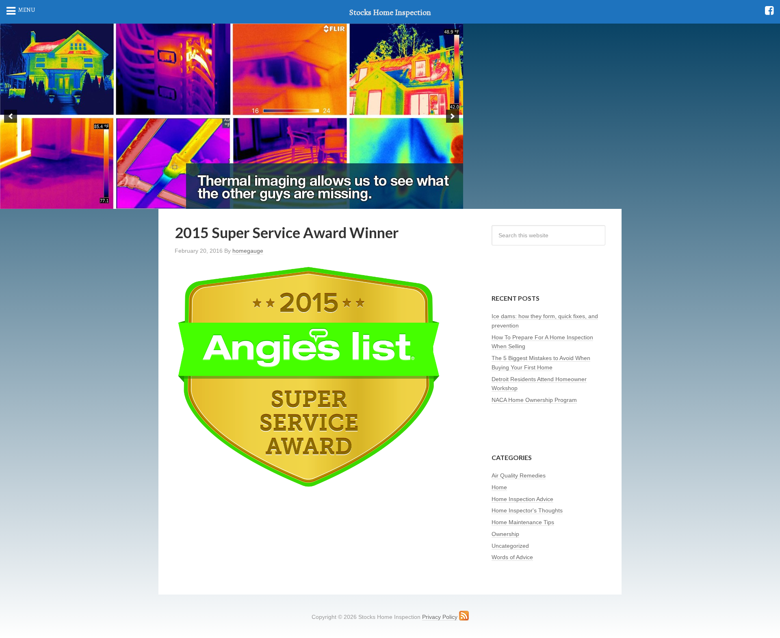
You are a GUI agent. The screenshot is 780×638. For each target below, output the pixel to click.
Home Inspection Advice (522, 499)
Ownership (505, 534)
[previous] (10, 116)
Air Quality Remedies (519, 475)
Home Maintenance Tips (523, 522)
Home (499, 487)
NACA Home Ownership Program (534, 400)
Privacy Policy (439, 617)
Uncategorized (510, 546)
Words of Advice (512, 557)
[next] (452, 116)
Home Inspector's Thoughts (527, 510)
